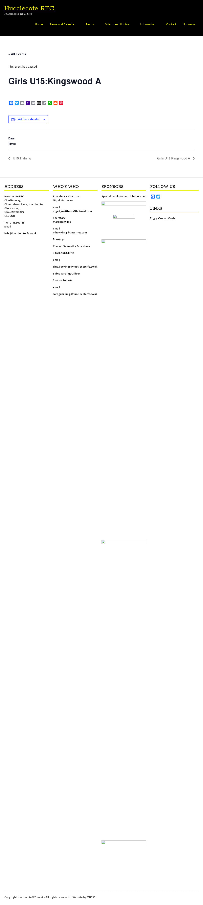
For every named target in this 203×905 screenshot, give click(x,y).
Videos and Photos (117, 24)
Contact (171, 24)
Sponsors (189, 24)
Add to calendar (29, 119)
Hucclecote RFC (29, 8)
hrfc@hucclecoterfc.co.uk (20, 233)
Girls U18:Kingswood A (174, 158)
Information (147, 24)
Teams (90, 24)
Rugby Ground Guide (162, 218)
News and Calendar (62, 24)
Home (39, 24)
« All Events (17, 54)
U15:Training (21, 158)
